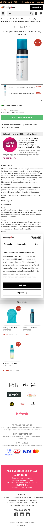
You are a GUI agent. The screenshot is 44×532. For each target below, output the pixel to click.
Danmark (21, 526)
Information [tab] (22, 244)
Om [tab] (36, 244)
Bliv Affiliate (23, 500)
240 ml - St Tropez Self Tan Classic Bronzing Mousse (25, 93)
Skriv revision (31, 125)
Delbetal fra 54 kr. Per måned (12, 113)
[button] (40, 13)
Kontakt (12, 500)
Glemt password (36, 498)
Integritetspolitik (14, 503)
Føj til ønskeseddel (12, 125)
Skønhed (16, 19)
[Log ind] (36, 13)
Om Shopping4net (31, 503)
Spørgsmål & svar (20, 498)
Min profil (7, 498)
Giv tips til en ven (11, 128)
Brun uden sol (6, 21)
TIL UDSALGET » (9, 158)
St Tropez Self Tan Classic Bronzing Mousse (26, 21)
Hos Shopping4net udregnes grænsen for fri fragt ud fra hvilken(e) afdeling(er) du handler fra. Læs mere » (22, 427)
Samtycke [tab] (8, 244)
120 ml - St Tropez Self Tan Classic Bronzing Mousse (25, 87)
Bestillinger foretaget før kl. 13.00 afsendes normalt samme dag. (22, 436)
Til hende (24, 19)
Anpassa (20, 293)
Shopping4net (6, 19)
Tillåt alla (22, 285)
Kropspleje (33, 19)
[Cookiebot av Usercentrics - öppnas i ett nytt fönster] (31, 237)
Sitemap (31, 523)
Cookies (33, 500)
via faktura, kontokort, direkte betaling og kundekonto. (22, 444)
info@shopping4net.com (22, 487)
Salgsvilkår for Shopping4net (23, 505)
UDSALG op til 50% (9, 2)
